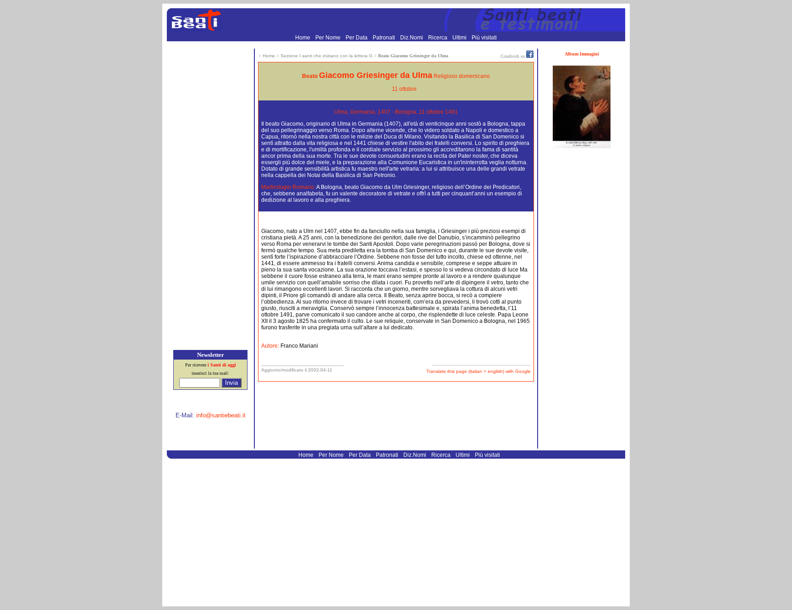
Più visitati (484, 37)
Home (303, 37)
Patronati (384, 37)
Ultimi (460, 37)
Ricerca (438, 37)
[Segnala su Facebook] (530, 56)
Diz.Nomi (412, 37)
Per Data (357, 37)
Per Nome (328, 37)
